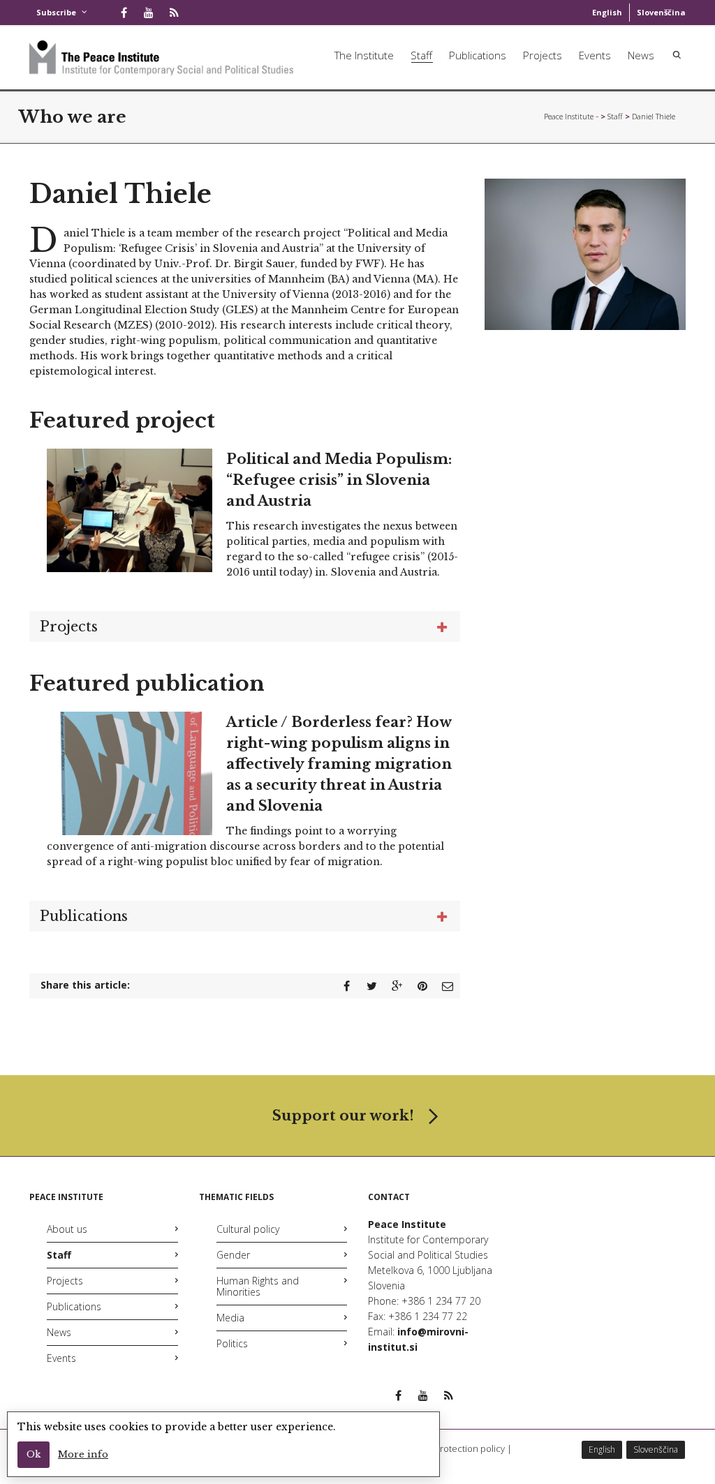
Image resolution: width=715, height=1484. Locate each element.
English (607, 12)
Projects (542, 55)
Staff (421, 55)
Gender (233, 1254)
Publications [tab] (84, 916)
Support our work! (343, 1115)
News (641, 55)
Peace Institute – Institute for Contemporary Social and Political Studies (571, 116)
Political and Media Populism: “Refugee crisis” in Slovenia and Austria (339, 480)
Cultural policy (247, 1229)
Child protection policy (458, 1448)
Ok (33, 1454)
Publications (477, 55)
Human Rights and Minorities (257, 1286)
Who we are (72, 117)
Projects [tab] (69, 626)
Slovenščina (661, 12)
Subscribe (56, 12)
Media (230, 1317)
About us (67, 1229)
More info (83, 1454)
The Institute (364, 55)
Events (595, 55)
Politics (232, 1343)
